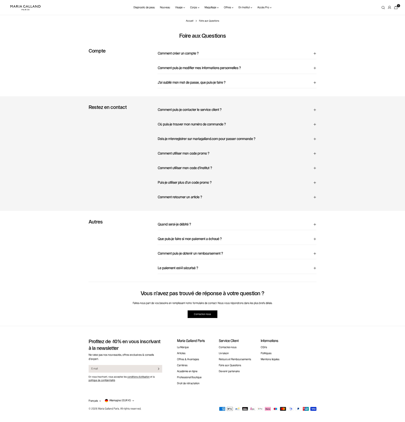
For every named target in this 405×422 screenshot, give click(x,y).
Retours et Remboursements (235, 359)
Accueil (189, 21)
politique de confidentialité (102, 380)
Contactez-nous (202, 314)
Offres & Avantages (188, 359)
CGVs (264, 347)
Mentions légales (270, 359)
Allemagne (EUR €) (120, 400)
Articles (181, 353)
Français (93, 401)
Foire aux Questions (230, 365)
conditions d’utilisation (138, 377)
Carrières (182, 365)
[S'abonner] (158, 368)
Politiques (266, 353)
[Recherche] (383, 7)
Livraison (224, 353)
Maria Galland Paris (108, 409)
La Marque (183, 347)
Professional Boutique (189, 377)
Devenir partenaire (229, 371)
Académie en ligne (187, 371)
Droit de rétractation (188, 383)
